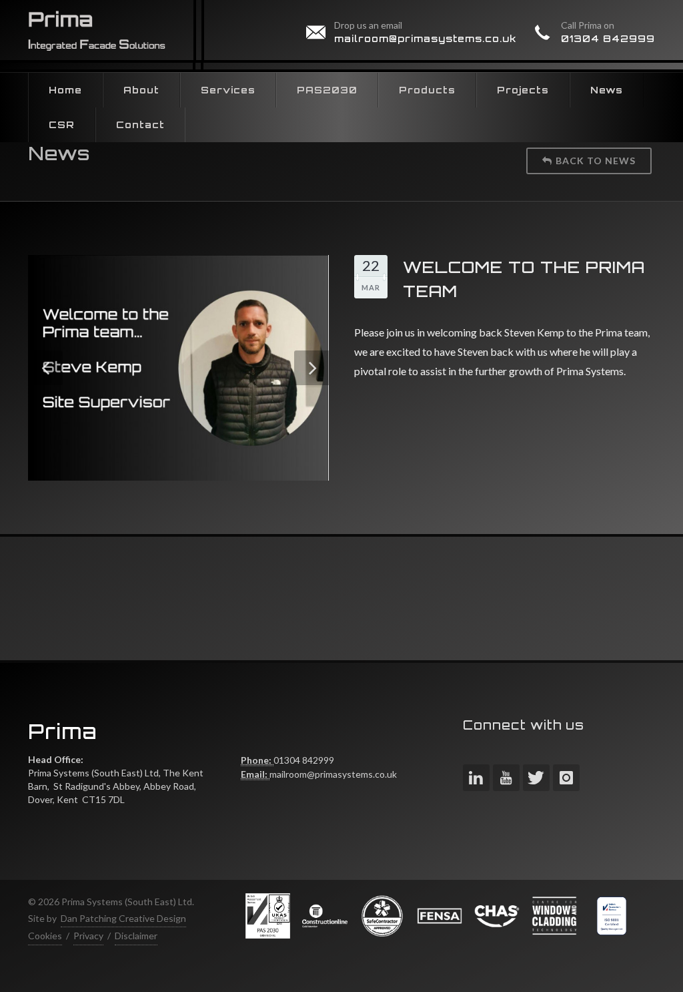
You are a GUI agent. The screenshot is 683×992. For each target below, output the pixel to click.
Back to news (596, 160)
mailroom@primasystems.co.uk (425, 38)
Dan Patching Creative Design (123, 918)
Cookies (45, 935)
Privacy (88, 935)
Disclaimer (136, 935)
